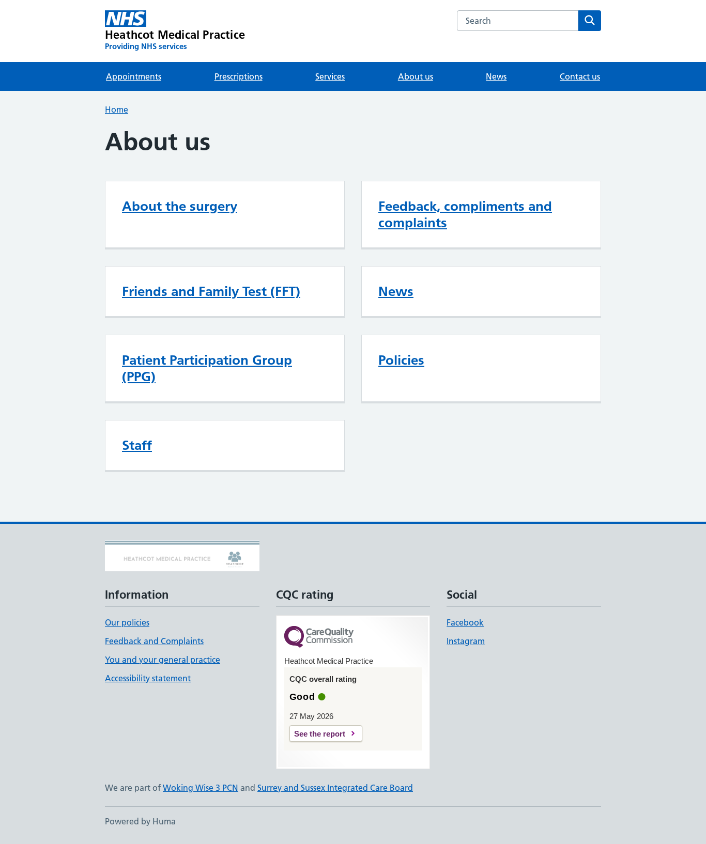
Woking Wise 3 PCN (200, 788)
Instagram (466, 641)
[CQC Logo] (319, 637)
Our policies (127, 622)
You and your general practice (162, 659)
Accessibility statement (148, 678)
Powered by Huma (140, 821)
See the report (319, 733)
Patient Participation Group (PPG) (207, 368)
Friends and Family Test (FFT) (211, 291)
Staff (137, 445)
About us (415, 76)
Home (116, 109)
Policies (401, 360)
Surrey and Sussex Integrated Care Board (335, 788)
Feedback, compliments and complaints (465, 214)
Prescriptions (238, 76)
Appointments (133, 76)
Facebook (465, 622)
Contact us (580, 76)
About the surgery (179, 206)
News (496, 76)
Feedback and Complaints (154, 641)
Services (330, 76)
